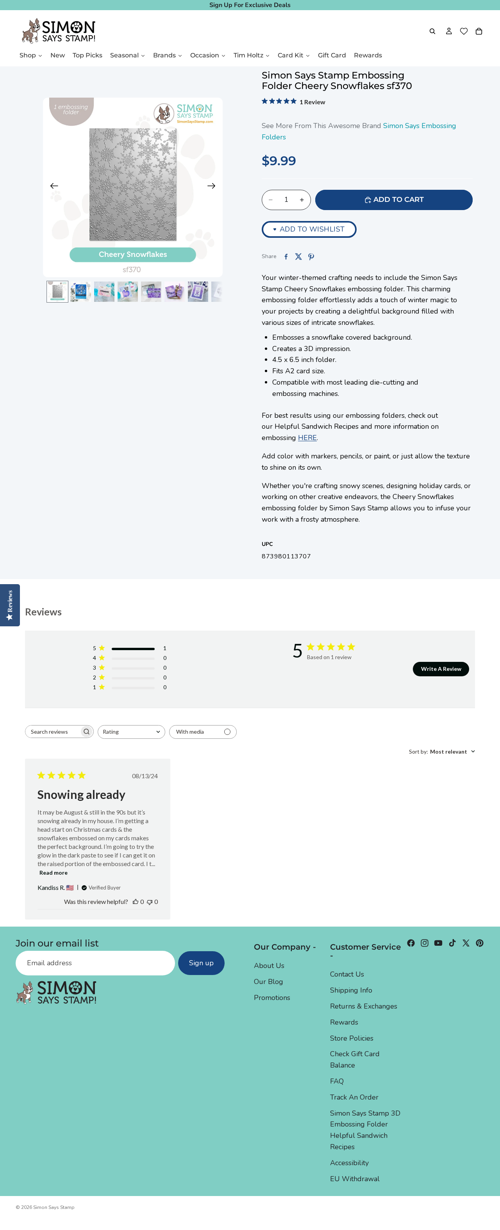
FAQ (337, 1081)
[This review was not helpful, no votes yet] (149, 901)
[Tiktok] (452, 943)
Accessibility (349, 1162)
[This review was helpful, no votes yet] (135, 901)
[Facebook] (411, 943)
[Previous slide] (52, 187)
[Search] (432, 31)
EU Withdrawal (355, 1178)
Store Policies (351, 1038)
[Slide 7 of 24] (198, 292)
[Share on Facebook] (286, 256)
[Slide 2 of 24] (81, 292)
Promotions (272, 997)
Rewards (344, 1022)
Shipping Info (351, 990)
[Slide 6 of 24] (174, 292)
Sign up (201, 963)
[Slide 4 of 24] (128, 292)
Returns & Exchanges (363, 1006)
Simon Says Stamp (54, 1207)
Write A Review (441, 668)
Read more (53, 872)
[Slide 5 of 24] (151, 292)
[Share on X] (298, 256)
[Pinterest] (479, 943)
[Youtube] (438, 943)
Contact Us (347, 974)
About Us (269, 965)
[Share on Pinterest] (311, 256)
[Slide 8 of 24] (221, 292)
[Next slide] (214, 187)
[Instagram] (424, 943)
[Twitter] (466, 943)
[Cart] (479, 31)
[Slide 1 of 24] (57, 292)
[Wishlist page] (463, 31)
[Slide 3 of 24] (104, 292)
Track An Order (354, 1097)
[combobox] (131, 732)
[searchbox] (52, 732)
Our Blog (268, 981)
